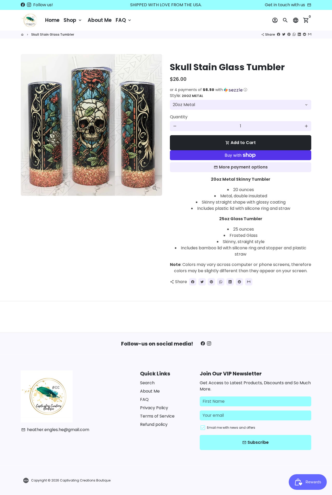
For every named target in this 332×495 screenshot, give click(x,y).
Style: (186, 96)
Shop (73, 20)
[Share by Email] (309, 34)
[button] (240, 90)
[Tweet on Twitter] (283, 34)
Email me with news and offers (231, 427)
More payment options (243, 167)
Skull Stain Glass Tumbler (52, 34)
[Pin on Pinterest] (288, 34)
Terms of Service (157, 416)
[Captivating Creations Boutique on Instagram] (29, 5)
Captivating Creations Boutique (85, 480)
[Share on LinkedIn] (299, 34)
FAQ (124, 20)
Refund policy (154, 424)
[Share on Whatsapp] (294, 34)
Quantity (179, 117)
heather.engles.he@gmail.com (55, 430)
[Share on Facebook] (278, 34)
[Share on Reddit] (304, 34)
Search (147, 383)
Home (52, 20)
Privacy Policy (154, 408)
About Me (100, 20)
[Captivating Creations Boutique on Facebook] (23, 5)
